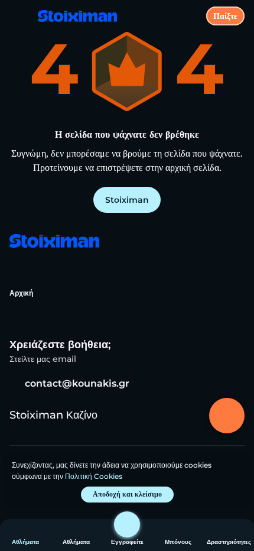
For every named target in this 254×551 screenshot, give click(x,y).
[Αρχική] (72, 16)
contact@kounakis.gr (77, 383)
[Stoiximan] (53, 242)
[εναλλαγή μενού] (19, 19)
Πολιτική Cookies (93, 476)
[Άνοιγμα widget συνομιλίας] (227, 415)
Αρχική (21, 293)
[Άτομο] (127, 524)
